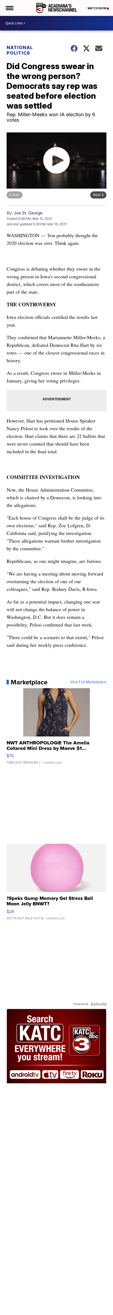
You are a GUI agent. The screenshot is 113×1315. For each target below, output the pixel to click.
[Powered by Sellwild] (98, 1004)
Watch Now (97, 8)
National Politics (20, 50)
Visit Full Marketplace (88, 682)
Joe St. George (28, 213)
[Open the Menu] (9, 8)
